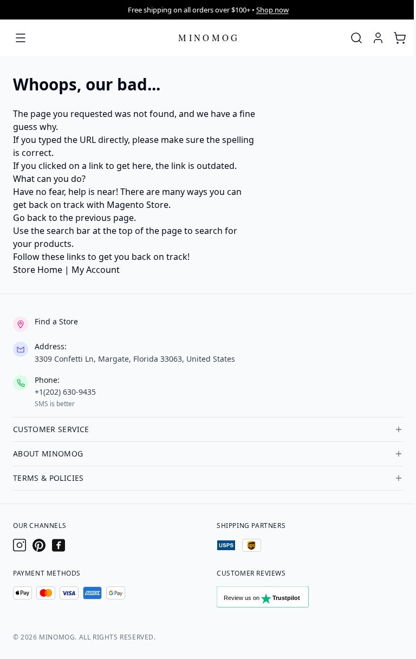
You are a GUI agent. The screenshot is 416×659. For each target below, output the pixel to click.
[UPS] (251, 545)
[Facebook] (58, 545)
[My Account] (378, 38)
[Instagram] (19, 545)
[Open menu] (20, 38)
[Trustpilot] (274, 599)
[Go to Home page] (209, 37)
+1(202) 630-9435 (65, 392)
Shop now (272, 10)
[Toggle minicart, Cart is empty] (400, 38)
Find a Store (56, 321)
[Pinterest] (39, 545)
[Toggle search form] (356, 38)
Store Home (37, 270)
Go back (30, 218)
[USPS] (226, 545)
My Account (96, 270)
